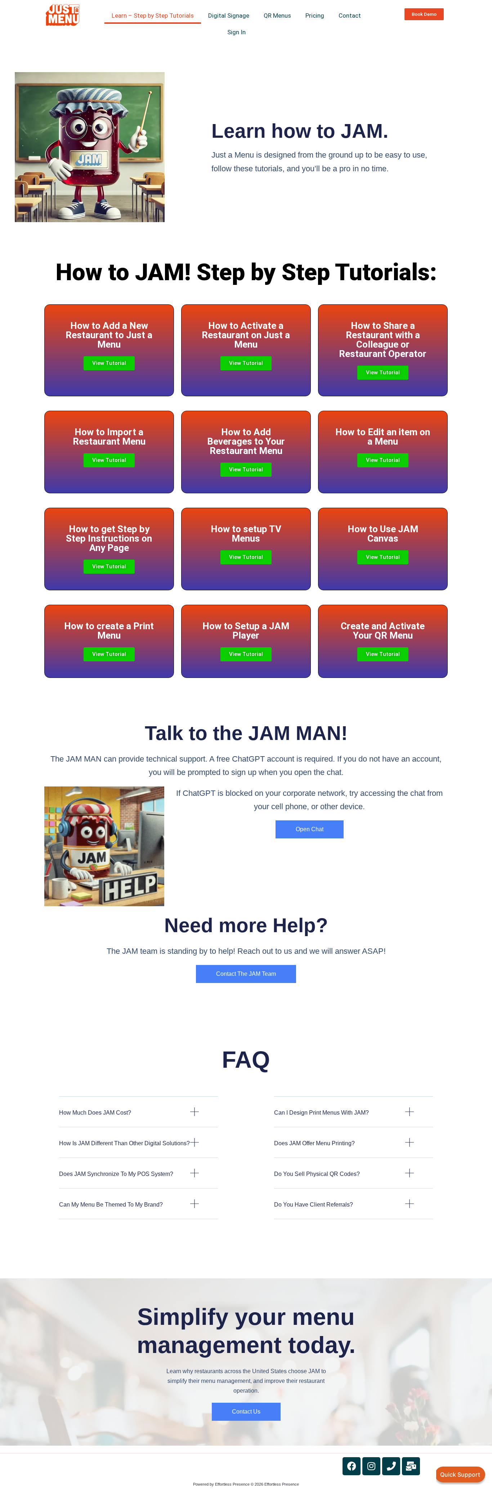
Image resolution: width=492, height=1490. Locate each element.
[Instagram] (371, 1466)
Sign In (236, 32)
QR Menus (277, 15)
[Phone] (391, 1466)
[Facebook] (352, 1466)
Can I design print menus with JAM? (321, 1113)
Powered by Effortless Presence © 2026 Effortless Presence (246, 1484)
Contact (350, 15)
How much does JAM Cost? (95, 1113)
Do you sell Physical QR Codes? (317, 1174)
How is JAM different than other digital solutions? (124, 1143)
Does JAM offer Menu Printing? (314, 1143)
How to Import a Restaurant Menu (109, 437)
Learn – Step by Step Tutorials (153, 15)
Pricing (314, 15)
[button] (138, 1117)
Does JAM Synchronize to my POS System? (116, 1174)
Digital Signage (228, 15)
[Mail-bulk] (411, 1466)
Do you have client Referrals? (313, 1205)
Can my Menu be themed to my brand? (111, 1205)
